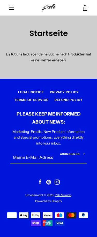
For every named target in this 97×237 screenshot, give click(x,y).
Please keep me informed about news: (49, 118)
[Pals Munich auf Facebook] (40, 181)
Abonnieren (70, 154)
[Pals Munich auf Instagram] (57, 181)
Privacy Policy (64, 92)
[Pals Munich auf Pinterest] (48, 181)
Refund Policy (69, 100)
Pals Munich (63, 195)
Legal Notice (31, 92)
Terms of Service (31, 100)
